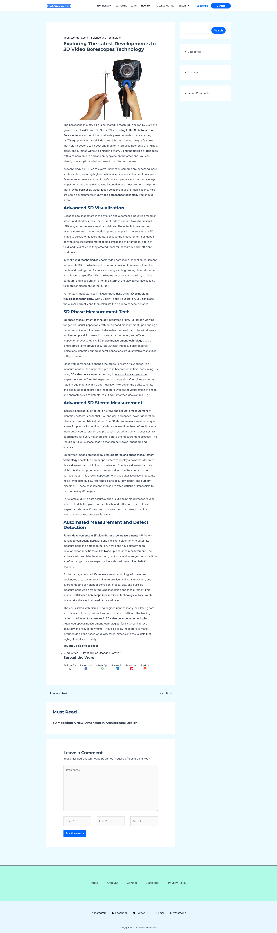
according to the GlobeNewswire (133, 130)
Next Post (167, 693)
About (94, 882)
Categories (194, 51)
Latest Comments (199, 93)
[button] (202, 6)
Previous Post (56, 693)
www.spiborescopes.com (131, 374)
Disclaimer (152, 882)
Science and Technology (106, 37)
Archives (193, 72)
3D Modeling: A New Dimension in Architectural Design (95, 723)
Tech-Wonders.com (75, 37)
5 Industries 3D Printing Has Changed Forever (91, 652)
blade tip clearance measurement (125, 551)
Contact (132, 882)
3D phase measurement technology (85, 319)
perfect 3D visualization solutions (99, 189)
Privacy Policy (177, 882)
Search (218, 30)
